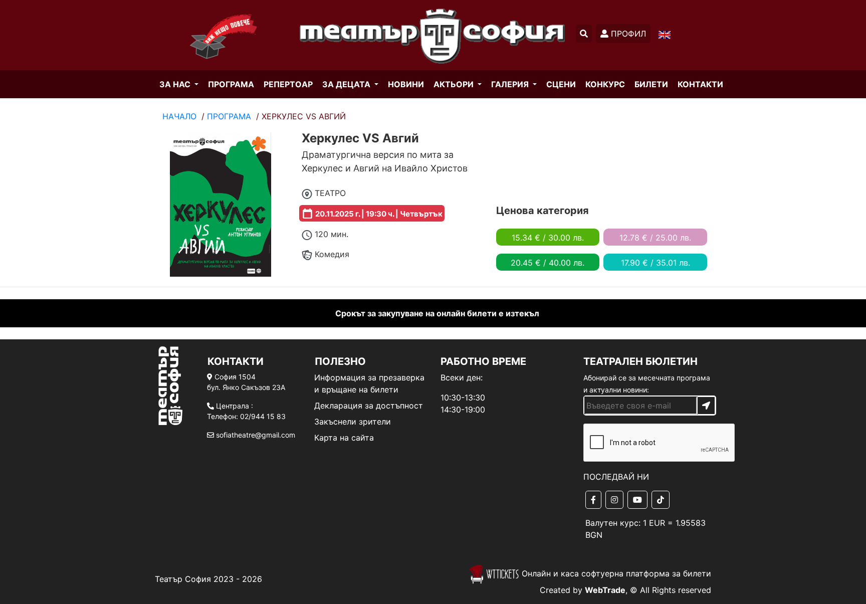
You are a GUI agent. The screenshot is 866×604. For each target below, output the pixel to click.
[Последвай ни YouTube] (639, 500)
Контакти (700, 84)
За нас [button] (175, 84)
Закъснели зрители (352, 422)
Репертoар (288, 84)
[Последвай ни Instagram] (616, 500)
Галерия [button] (511, 84)
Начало (179, 116)
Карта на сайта (344, 438)
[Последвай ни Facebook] (595, 500)
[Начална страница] (219, 53)
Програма (231, 84)
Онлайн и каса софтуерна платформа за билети (615, 573)
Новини (406, 84)
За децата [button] (347, 84)
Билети (651, 84)
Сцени (561, 84)
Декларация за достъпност (368, 405)
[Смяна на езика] (665, 34)
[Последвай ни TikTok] (663, 500)
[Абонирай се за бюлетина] (706, 405)
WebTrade (605, 590)
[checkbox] (647, 443)
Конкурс (605, 84)
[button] (584, 34)
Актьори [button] (455, 84)
